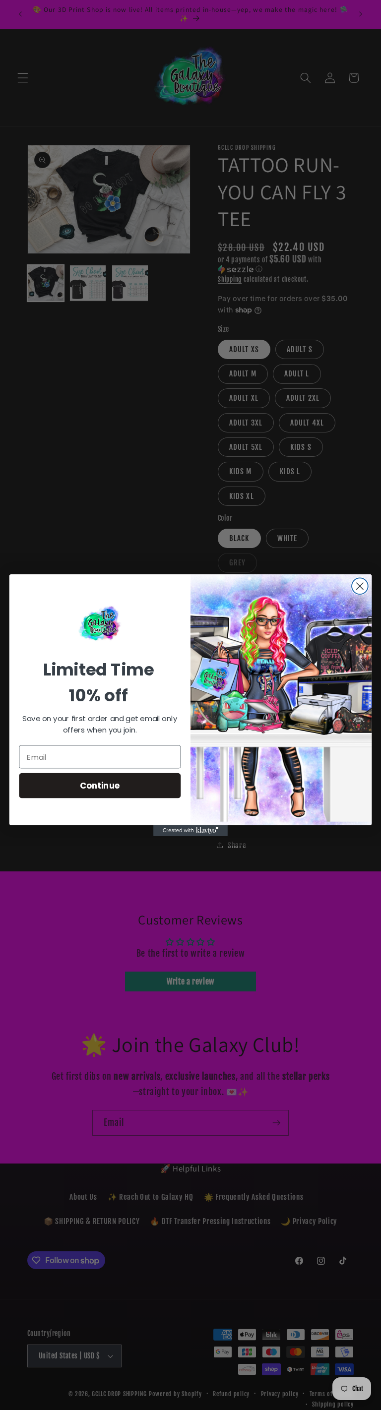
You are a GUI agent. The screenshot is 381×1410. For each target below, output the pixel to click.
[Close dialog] (360, 586)
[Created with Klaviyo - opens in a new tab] (190, 830)
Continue (100, 785)
